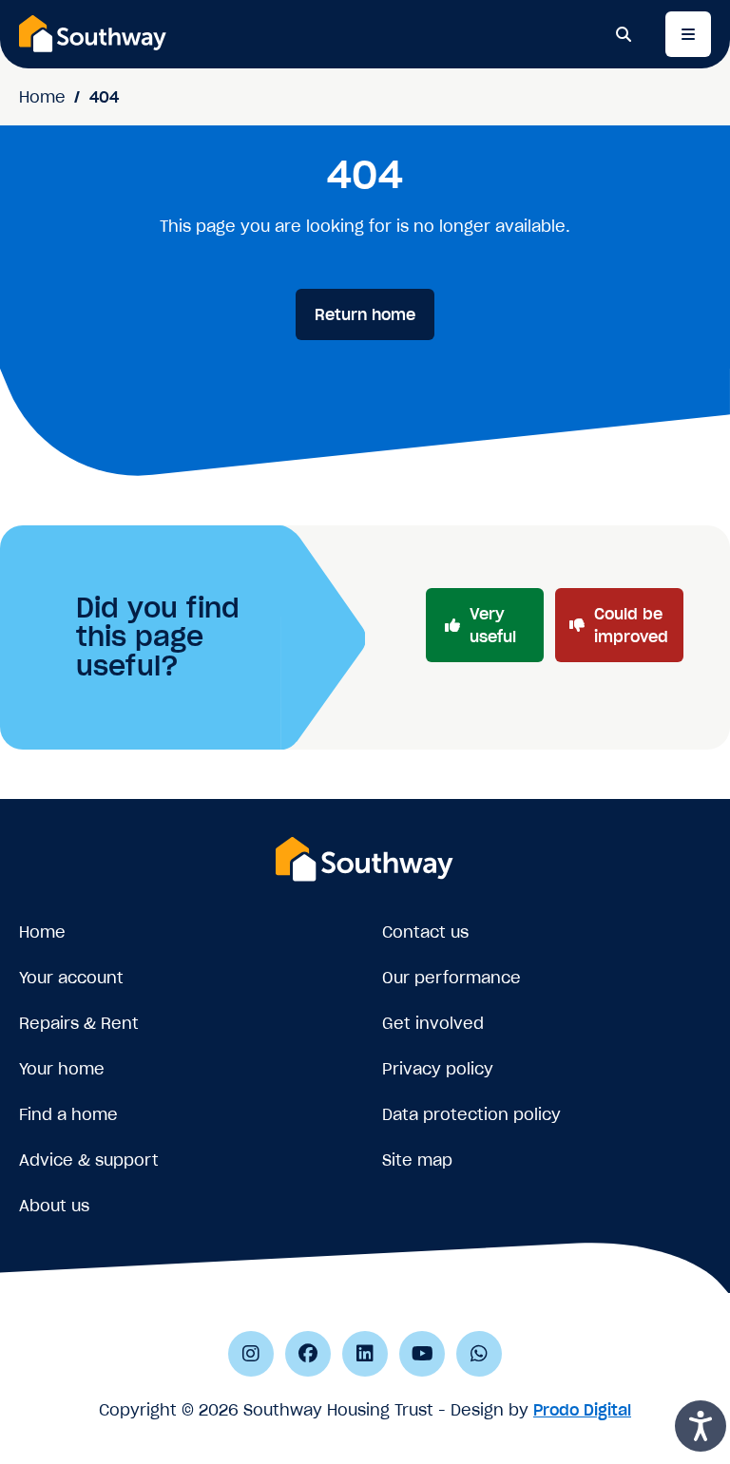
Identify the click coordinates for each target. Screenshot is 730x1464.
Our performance (451, 977)
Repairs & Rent (79, 1023)
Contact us (425, 931)
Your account (71, 977)
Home (42, 96)
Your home (62, 1068)
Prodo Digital (582, 1409)
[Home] (93, 33)
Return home (365, 314)
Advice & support (89, 1159)
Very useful (493, 625)
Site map (417, 1159)
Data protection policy (471, 1114)
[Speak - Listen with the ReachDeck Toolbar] (700, 1426)
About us (54, 1205)
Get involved (433, 1023)
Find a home (68, 1114)
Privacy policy (437, 1068)
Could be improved (631, 625)
